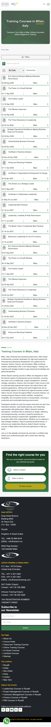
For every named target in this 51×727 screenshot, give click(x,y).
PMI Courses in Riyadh (13, 701)
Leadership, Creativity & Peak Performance (24, 215)
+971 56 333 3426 (17, 595)
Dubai (5, 668)
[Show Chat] (6, 721)
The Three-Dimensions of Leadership (22, 120)
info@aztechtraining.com (19, 580)
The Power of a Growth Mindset (20, 88)
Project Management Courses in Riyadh (21, 692)
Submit (25, 628)
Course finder (9, 642)
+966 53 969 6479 (14, 539)
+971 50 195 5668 (17, 587)
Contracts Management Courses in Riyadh (22, 695)
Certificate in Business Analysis (19, 152)
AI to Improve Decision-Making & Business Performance (24, 78)
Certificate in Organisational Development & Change (27, 173)
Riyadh (6, 665)
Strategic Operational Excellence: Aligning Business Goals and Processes (26, 131)
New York (7, 680)
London (6, 677)
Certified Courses (11, 653)
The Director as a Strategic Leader (21, 184)
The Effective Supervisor (17, 109)
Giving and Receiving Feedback (20, 162)
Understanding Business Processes (21, 141)
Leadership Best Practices (18, 205)
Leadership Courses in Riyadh (16, 689)
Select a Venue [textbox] (17, 478)
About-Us (7, 639)
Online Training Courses (14, 648)
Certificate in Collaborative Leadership (22, 194)
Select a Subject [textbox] (19, 470)
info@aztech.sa (15, 542)
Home (3, 50)
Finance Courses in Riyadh (15, 698)
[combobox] (27, 469)
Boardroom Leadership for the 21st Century (24, 237)
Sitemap (7, 656)
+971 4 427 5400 (13, 574)
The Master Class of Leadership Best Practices (25, 226)
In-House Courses (11, 651)
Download (29, 70)
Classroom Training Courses (16, 645)
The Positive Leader (15, 99)
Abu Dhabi (7, 671)
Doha (5, 674)
